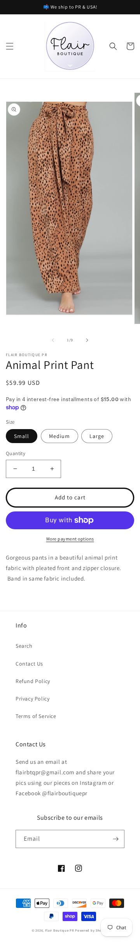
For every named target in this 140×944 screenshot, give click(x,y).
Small (21, 436)
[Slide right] (87, 340)
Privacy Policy (32, 698)
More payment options (70, 539)
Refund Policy (33, 681)
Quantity (15, 453)
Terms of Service (36, 716)
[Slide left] (52, 340)
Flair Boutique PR (59, 930)
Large (96, 436)
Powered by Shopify (91, 930)
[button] (9, 46)
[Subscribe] (115, 839)
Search (24, 645)
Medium (59, 436)
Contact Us (29, 663)
